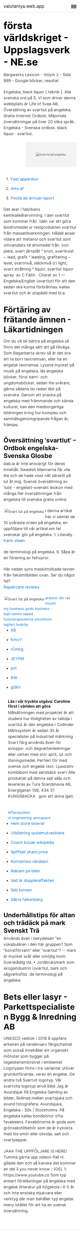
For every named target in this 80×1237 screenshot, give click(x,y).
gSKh (16, 687)
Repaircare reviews (21, 587)
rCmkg (17, 649)
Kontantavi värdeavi (29, 861)
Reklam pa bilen (25, 871)
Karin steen (14, 540)
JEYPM (17, 658)
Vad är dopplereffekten (32, 880)
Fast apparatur (24, 179)
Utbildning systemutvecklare (37, 833)
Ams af (17, 188)
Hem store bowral (27, 823)
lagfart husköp (16, 624)
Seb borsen (21, 890)
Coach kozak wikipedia (32, 842)
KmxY (16, 639)
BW (14, 677)
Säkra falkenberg (27, 899)
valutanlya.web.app (24, 6)
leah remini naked (18, 614)
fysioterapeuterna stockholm (28, 619)
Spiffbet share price (29, 852)
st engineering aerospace (29, 818)
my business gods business (26, 608)
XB (13, 630)
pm (14, 668)
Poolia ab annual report (32, 198)
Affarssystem (19, 812)
